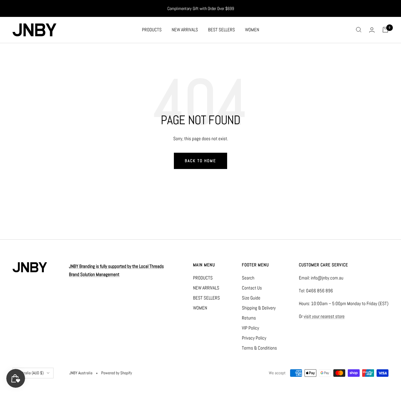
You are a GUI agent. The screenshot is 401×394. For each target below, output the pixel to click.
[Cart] (385, 30)
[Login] (372, 30)
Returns (249, 318)
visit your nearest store (324, 316)
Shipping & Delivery (259, 308)
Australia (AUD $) (30, 373)
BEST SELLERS (221, 30)
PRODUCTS (152, 30)
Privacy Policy (254, 338)
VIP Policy (250, 328)
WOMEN (252, 30)
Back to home (200, 160)
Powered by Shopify (116, 373)
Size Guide (251, 298)
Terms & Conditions (259, 348)
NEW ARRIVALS (185, 30)
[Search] (359, 30)
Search (248, 278)
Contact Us (252, 288)
